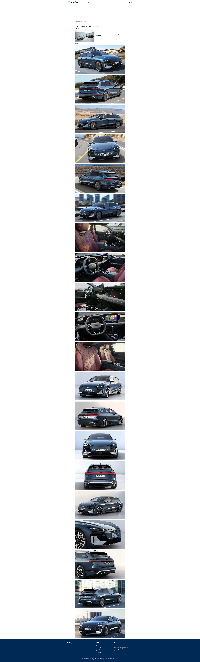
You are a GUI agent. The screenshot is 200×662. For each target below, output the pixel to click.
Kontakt (115, 645)
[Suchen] (129, 2)
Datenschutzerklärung (85, 658)
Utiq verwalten (115, 658)
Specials (90, 2)
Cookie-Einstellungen (100, 658)
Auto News (97, 38)
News (80, 2)
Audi (79, 21)
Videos (99, 2)
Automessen (103, 2)
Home (76, 21)
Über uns (115, 642)
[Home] (74, 2)
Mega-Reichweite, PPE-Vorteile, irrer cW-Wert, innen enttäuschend (108, 37)
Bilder (96, 2)
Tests (84, 2)
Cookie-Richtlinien (93, 658)
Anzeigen (115, 644)
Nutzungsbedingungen (108, 658)
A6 (81, 21)
